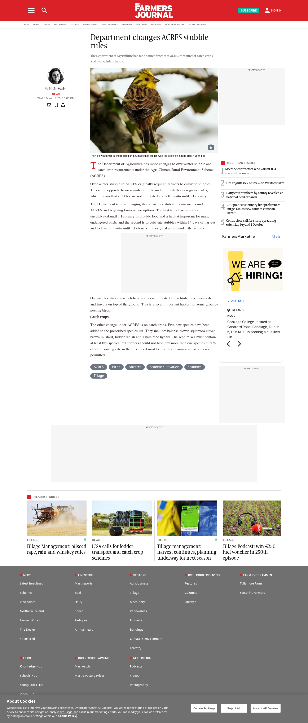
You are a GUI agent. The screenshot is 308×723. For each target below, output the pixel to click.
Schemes (26, 593)
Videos (134, 676)
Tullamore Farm (251, 583)
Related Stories (44, 496)
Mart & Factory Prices (90, 676)
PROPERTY (127, 24)
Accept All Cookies (265, 708)
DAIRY (36, 24)
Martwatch (82, 666)
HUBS (27, 658)
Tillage (99, 375)
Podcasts (136, 666)
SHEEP (47, 24)
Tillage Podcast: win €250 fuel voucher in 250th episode (249, 552)
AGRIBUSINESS (90, 24)
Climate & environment (146, 639)
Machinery (137, 602)
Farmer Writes (30, 620)
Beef (78, 593)
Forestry (135, 648)
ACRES (99, 367)
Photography (139, 685)
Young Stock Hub (32, 685)
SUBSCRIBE (249, 10)
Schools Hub (28, 676)
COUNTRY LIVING (197, 24)
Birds (116, 367)
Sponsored (27, 639)
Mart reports (84, 583)
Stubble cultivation (164, 367)
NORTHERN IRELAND (175, 24)
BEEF (26, 24)
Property (136, 620)
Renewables (138, 611)
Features (191, 583)
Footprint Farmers (252, 593)
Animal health (84, 629)
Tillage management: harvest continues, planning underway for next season (186, 552)
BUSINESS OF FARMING (93, 658)
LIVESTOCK (86, 575)
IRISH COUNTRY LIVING (204, 575)
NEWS (96, 540)
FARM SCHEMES (110, 24)
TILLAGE (75, 24)
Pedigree (81, 620)
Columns (191, 593)
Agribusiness (139, 583)
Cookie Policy (67, 716)
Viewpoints (27, 602)
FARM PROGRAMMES (257, 575)
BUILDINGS (141, 24)
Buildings (136, 629)
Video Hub (27, 694)
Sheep (79, 611)
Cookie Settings (204, 708)
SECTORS (139, 575)
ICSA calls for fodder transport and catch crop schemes (117, 552)
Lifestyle (190, 602)
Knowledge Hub (31, 666)
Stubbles (195, 367)
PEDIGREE (156, 24)
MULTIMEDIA (142, 658)
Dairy (78, 602)
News (56, 94)
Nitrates (135, 367)
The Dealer (27, 629)
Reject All (234, 708)
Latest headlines (31, 583)
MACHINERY (60, 24)
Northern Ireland (32, 611)
